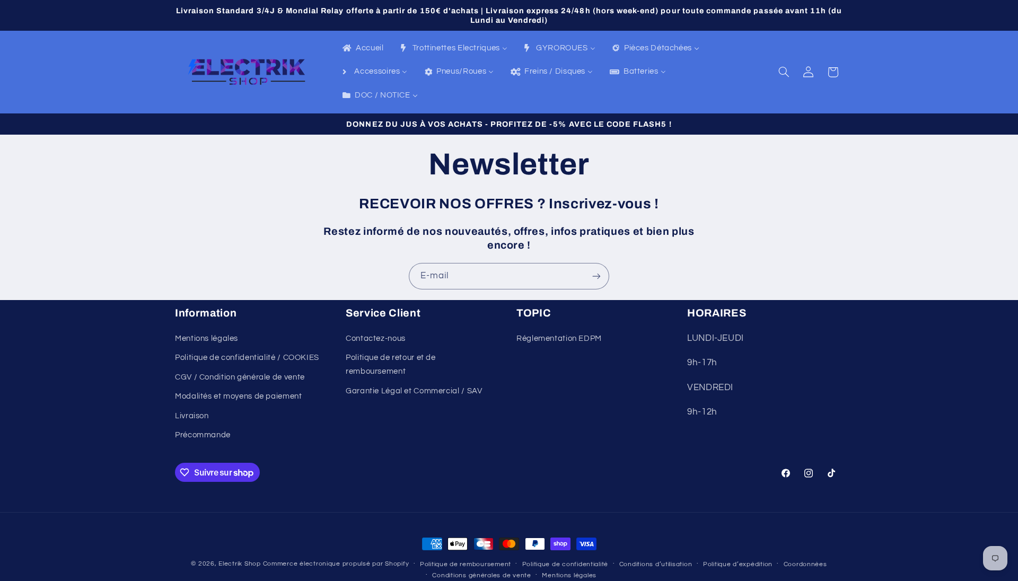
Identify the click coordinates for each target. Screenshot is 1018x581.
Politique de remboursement (465, 564)
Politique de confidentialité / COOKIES (247, 358)
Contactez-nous (376, 338)
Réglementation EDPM (559, 338)
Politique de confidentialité (565, 564)
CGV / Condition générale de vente (240, 377)
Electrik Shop (239, 564)
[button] (784, 72)
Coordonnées (805, 564)
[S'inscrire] (596, 276)
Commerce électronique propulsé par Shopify (336, 564)
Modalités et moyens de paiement (238, 396)
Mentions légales (206, 338)
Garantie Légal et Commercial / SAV (414, 391)
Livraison (192, 416)
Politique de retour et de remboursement (391, 364)
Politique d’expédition (738, 564)
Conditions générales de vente (481, 575)
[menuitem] (362, 48)
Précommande (203, 435)
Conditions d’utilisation (655, 564)
